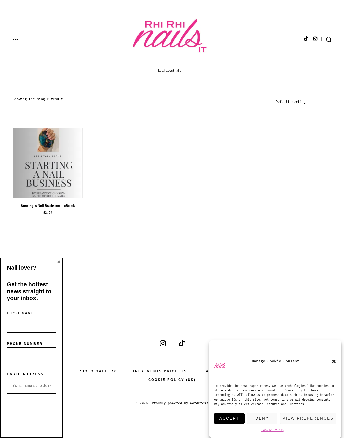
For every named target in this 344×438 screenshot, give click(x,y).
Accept (229, 418)
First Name (21, 313)
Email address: (26, 374)
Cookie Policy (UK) (172, 380)
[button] (333, 361)
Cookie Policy (272, 430)
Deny (262, 418)
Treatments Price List (161, 371)
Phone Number (25, 344)
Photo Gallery (98, 371)
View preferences (308, 418)
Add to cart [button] (47, 228)
